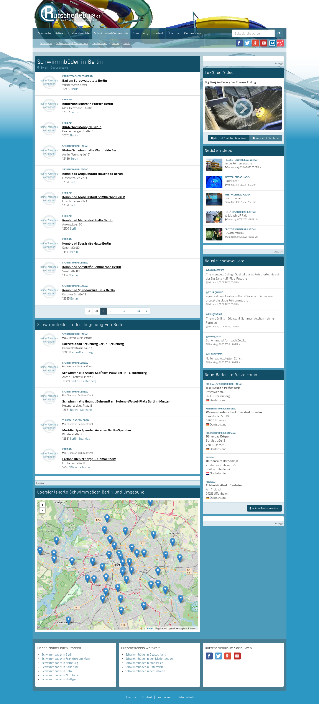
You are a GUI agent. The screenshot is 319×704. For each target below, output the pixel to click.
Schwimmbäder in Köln (57, 671)
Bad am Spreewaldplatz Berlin (84, 80)
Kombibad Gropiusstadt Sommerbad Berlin (93, 197)
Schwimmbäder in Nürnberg (60, 675)
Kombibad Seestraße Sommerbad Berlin (91, 267)
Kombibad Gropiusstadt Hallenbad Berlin (92, 174)
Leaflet (149, 628)
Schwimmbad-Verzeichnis (111, 33)
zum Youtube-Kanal (267, 137)
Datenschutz (186, 697)
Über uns (174, 33)
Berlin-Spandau (80, 438)
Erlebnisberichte (79, 33)
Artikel (59, 33)
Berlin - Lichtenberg (83, 381)
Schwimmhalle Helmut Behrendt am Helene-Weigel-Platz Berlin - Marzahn (117, 401)
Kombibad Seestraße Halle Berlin (86, 243)
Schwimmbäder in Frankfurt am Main (66, 658)
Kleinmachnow (80, 467)
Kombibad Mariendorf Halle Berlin (87, 220)
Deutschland (99, 43)
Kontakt (158, 33)
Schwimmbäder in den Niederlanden (149, 658)
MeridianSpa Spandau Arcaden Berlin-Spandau (96, 430)
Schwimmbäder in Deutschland (145, 654)
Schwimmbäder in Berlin (57, 654)
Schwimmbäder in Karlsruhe (60, 667)
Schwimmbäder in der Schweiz (145, 671)
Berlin (115, 43)
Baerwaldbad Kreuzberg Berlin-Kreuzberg (93, 344)
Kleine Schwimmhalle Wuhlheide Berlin (91, 150)
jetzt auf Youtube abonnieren (230, 137)
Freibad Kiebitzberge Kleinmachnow (89, 459)
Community (140, 33)
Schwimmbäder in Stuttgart (59, 679)
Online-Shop (192, 33)
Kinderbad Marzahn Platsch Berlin (87, 104)
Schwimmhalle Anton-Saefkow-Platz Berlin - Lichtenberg (104, 372)
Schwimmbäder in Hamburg (60, 662)
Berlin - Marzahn (81, 409)
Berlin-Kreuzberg (81, 352)
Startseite (44, 33)
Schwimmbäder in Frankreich (144, 662)
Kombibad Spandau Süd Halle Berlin (88, 290)
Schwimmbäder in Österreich (144, 667)
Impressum (165, 697)
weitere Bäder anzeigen (265, 508)
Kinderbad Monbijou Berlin (82, 127)
